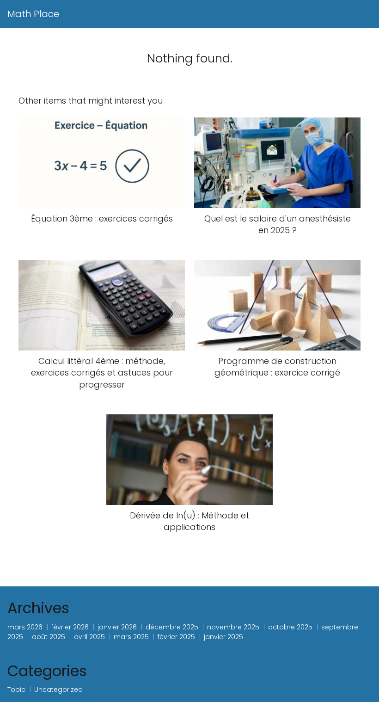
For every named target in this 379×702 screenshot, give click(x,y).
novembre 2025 (233, 627)
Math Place (33, 13)
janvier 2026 (117, 627)
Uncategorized (58, 689)
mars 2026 (25, 627)
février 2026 (70, 627)
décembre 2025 (172, 627)
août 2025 (48, 636)
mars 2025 (131, 636)
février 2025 (176, 636)
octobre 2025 (290, 627)
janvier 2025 (223, 636)
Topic (16, 689)
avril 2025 (89, 636)
